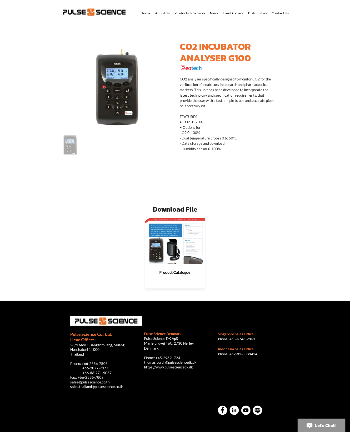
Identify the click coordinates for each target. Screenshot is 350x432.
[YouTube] (245, 410)
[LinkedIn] (234, 410)
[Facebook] (222, 410)
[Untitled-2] (257, 410)
